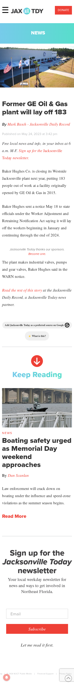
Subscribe (37, 629)
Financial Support (45, 673)
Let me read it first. (37, 645)
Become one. (37, 254)
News (38, 32)
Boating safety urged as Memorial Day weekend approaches (37, 452)
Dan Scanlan (18, 475)
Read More (14, 516)
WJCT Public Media (23, 673)
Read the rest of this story (22, 290)
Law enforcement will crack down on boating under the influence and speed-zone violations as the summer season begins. (36, 495)
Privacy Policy (65, 673)
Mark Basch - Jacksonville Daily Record (38, 124)
